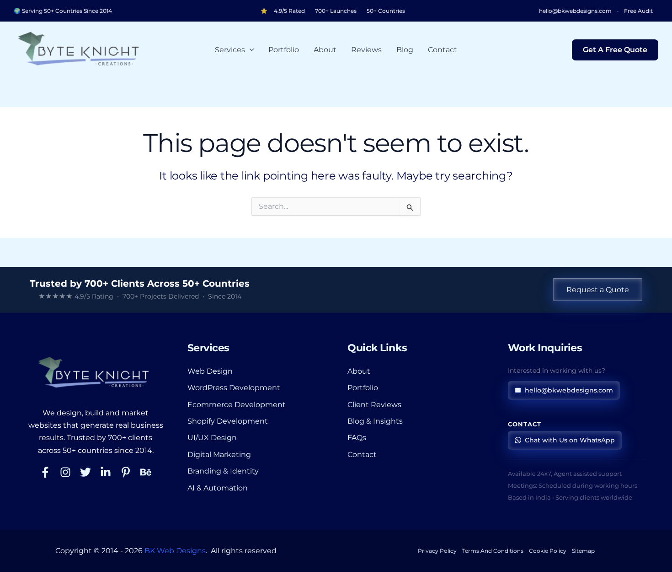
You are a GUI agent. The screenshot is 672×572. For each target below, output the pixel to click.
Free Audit (638, 11)
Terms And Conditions (492, 550)
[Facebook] (45, 472)
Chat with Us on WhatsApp (570, 440)
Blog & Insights (375, 421)
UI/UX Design (212, 437)
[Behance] (145, 472)
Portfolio (283, 49)
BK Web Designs (175, 550)
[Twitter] (85, 472)
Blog (404, 49)
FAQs (356, 437)
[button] (249, 50)
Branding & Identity (223, 471)
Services (230, 49)
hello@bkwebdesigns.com (575, 11)
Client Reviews (374, 404)
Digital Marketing (219, 454)
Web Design (210, 371)
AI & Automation (217, 488)
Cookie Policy (547, 550)
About (325, 49)
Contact (442, 49)
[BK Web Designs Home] (96, 373)
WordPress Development (233, 387)
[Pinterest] (125, 472)
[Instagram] (65, 472)
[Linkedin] (105, 472)
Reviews (366, 49)
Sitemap (583, 550)
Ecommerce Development (236, 404)
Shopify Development (227, 421)
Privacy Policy (437, 550)
